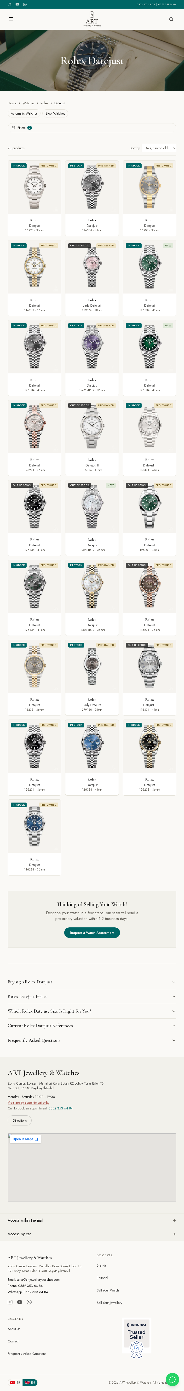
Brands (101, 1265)
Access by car (19, 1234)
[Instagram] (9, 4)
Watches (28, 103)
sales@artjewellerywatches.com (38, 1279)
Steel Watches (55, 113)
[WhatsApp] (25, 4)
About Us (14, 1328)
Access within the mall (25, 1220)
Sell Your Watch (108, 1290)
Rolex (44, 103)
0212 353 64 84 (167, 4)
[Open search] (171, 19)
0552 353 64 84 (146, 4)
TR (18, 1382)
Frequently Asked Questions (27, 1353)
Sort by (135, 148)
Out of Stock (79, 245)
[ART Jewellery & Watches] (92, 19)
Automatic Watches (24, 113)
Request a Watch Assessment (92, 932)
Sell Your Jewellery (109, 1302)
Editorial (102, 1277)
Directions (20, 1120)
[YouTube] (17, 4)
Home (12, 103)
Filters (23, 127)
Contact (13, 1341)
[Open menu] (11, 19)
